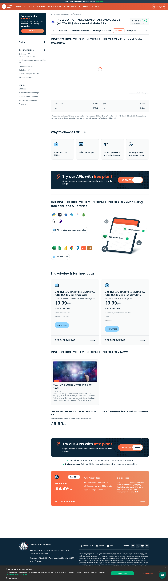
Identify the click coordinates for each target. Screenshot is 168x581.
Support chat (88, 545)
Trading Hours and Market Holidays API (32, 61)
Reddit (101, 545)
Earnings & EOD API (102, 30)
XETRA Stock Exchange (28, 100)
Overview (62, 30)
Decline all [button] (148, 573)
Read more (103, 572)
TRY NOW (32, 31)
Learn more (99, 2)
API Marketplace (54, 6)
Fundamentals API (26, 66)
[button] (56, 575)
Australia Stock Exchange (29, 93)
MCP (41, 6)
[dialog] (84, 573)
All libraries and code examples (71, 230)
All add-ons (62, 256)
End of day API (24, 70)
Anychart (146, 93)
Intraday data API (25, 77)
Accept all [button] (122, 573)
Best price (131, 30)
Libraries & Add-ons (80, 30)
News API (119, 30)
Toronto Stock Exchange (28, 96)
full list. (135, 492)
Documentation (26, 50)
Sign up (162, 6)
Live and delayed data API (29, 74)
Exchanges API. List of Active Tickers (27, 55)
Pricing (22, 42)
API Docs (19, 6)
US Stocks (23, 89)
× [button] (165, 568)
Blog (111, 545)
